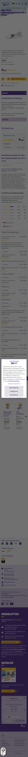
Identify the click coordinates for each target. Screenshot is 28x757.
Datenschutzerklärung (13, 381)
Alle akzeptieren (14, 388)
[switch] (3, 754)
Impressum (10, 384)
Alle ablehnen (14, 395)
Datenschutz (17, 384)
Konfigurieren (14, 391)
